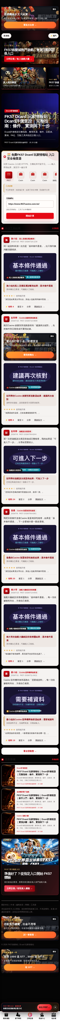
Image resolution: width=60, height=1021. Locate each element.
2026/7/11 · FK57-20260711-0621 (24, 675)
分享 (29, 307)
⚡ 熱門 (53, 36)
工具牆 (33, 905)
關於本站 (5, 905)
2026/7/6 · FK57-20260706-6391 (23, 514)
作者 (12, 905)
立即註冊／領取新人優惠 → (20, 888)
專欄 (27, 905)
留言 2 (21, 499)
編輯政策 (19, 905)
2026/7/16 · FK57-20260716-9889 (24, 321)
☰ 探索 (6, 36)
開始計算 (30, 216)
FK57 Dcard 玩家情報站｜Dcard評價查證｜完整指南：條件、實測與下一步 (28, 121)
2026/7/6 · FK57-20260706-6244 (23, 434)
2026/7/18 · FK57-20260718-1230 (24, 242)
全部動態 (55, 228)
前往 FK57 (44, 1007)
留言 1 (21, 578)
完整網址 (10, 198)
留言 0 (20, 307)
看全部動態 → (30, 751)
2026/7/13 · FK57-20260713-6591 (24, 593)
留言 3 (20, 420)
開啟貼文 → (39, 307)
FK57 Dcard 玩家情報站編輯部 (16, 142)
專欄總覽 (55, 759)
